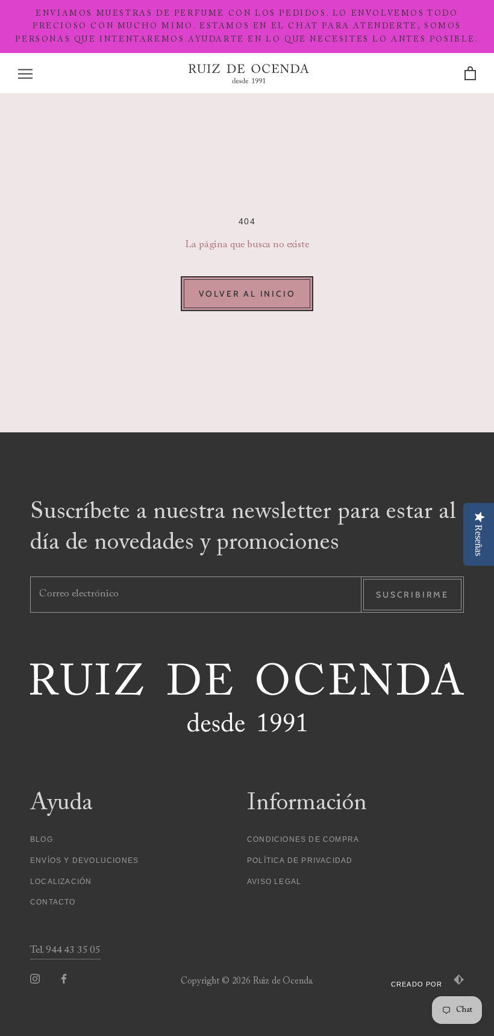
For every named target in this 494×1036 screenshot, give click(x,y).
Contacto (53, 902)
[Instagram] (35, 978)
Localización (61, 881)
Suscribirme (412, 594)
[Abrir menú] (25, 74)
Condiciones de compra (303, 839)
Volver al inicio (247, 293)
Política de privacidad (299, 860)
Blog (41, 839)
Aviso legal (274, 881)
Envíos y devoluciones (84, 860)
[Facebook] (64, 978)
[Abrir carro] (470, 74)
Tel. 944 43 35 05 (65, 951)
